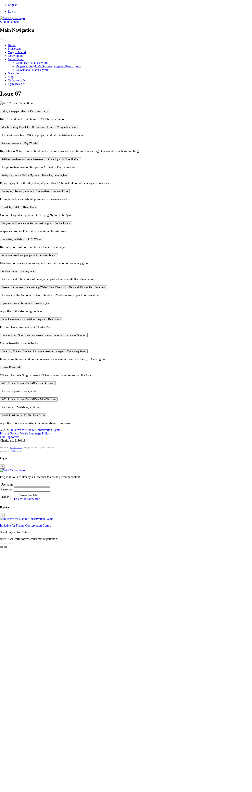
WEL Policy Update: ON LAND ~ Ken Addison (28, 383)
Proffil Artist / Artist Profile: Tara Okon (23, 415)
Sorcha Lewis (16, 447)
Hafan (12, 45)
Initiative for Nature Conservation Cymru (35, 430)
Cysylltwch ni (16, 84)
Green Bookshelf (11, 367)
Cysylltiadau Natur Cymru (32, 69)
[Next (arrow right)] (5, 547)
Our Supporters (9, 437)
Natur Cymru (16, 59)
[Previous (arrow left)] (1, 547)
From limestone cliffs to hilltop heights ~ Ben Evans (31, 319)
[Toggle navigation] (1, 39)
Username (7, 484)
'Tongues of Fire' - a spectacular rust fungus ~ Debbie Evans (36, 223)
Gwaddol (13, 73)
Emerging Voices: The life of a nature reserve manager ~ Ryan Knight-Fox (44, 351)
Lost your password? (27, 498)
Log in (12, 11)
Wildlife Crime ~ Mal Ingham (18, 271)
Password (7, 489)
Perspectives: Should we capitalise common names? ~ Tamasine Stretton (44, 335)
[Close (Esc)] (13, 543)
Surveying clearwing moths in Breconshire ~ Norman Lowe (35, 191)
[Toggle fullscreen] (5, 543)
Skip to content (9, 21)
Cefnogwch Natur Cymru (32, 62)
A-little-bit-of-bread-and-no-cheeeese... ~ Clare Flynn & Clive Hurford (40, 159)
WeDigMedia (16, 451)
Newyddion (15, 55)
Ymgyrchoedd (17, 52)
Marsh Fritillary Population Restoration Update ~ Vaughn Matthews (39, 127)
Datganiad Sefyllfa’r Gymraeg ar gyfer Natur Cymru (48, 66)
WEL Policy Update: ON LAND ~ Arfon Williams (29, 399)
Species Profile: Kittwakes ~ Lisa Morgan (25, 303)
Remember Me (28, 495)
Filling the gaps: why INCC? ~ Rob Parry (25, 111)
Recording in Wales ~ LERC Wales (21, 239)
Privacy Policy (9, 433)
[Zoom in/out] (1, 543)
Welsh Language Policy (35, 433)
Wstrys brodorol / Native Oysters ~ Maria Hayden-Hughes (34, 175)
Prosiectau (14, 48)
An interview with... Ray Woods (19, 143)
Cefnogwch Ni (17, 80)
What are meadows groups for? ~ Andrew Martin (29, 255)
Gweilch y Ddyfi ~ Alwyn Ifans (19, 207)
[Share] (9, 543)
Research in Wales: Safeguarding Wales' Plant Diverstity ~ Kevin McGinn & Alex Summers (54, 287)
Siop (11, 77)
